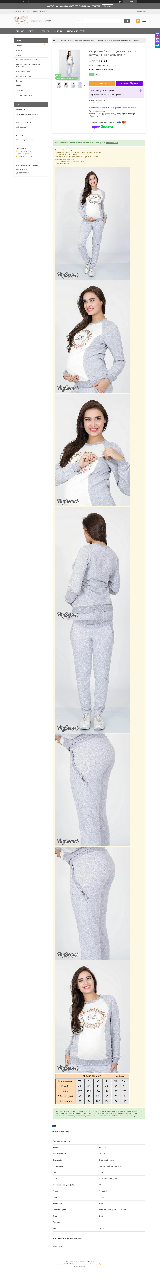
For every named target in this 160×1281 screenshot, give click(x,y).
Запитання (20, 91)
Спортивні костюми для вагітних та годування (77, 41)
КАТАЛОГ (31, 31)
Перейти (107, 6)
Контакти (58, 31)
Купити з (125, 83)
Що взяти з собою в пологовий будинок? (28, 65)
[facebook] (53, 1126)
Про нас (45, 31)
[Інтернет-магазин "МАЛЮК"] (21, 25)
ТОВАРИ (19, 45)
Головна (20, 31)
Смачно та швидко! (23, 76)
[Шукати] (127, 21)
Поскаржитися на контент (80, 1264)
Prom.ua (91, 1262)
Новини (19, 50)
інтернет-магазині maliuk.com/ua (75, 1113)
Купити (102, 83)
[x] (55, 1126)
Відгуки (19, 86)
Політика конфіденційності (99, 1264)
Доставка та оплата (76, 31)
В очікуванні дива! (23, 71)
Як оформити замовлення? (26, 60)
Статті (18, 55)
